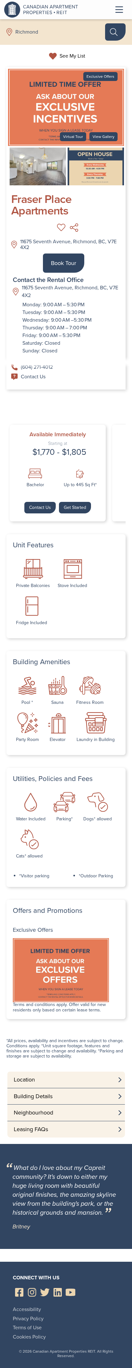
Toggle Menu (119, 9)
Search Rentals (115, 32)
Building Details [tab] (33, 1096)
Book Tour (63, 263)
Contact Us (33, 376)
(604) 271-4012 (37, 367)
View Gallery (103, 137)
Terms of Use (27, 1327)
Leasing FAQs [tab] (31, 1129)
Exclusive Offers (100, 76)
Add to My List (61, 227)
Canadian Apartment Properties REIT (42, 10)
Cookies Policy (29, 1336)
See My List (72, 56)
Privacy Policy (28, 1318)
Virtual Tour (73, 137)
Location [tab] (24, 1079)
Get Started (75, 507)
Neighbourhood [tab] (33, 1112)
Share (74, 227)
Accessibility (27, 1309)
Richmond (26, 32)
